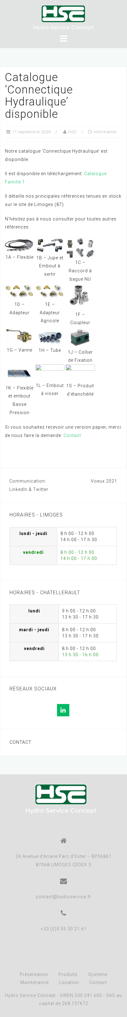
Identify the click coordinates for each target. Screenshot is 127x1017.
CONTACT (20, 742)
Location (69, 982)
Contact (72, 435)
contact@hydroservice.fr (63, 896)
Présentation (34, 974)
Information (105, 132)
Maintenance (34, 982)
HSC (72, 132)
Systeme (97, 974)
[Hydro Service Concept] (61, 798)
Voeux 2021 (104, 481)
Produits (68, 974)
